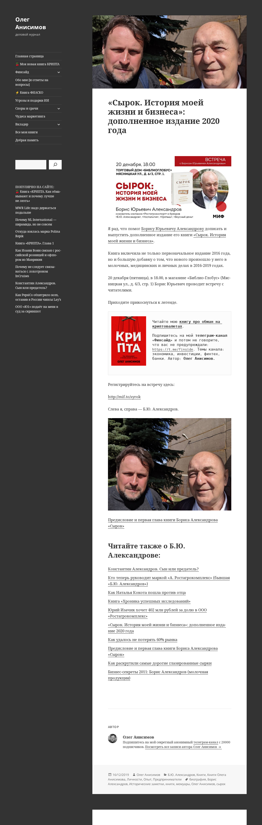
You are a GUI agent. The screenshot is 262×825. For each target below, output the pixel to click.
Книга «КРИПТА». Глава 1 (34, 243)
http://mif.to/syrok (124, 396)
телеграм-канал (205, 742)
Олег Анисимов (30, 23)
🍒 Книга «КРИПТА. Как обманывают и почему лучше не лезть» (38, 196)
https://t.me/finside (172, 349)
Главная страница (29, 56)
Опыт (147, 779)
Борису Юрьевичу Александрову (172, 228)
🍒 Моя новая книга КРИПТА (37, 64)
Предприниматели (167, 779)
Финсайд (22, 72)
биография (197, 779)
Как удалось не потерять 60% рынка (142, 639)
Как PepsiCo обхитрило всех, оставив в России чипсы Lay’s (38, 297)
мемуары (183, 784)
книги (170, 784)
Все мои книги (26, 132)
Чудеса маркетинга (30, 116)
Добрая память (27, 140)
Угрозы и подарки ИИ (32, 100)
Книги (201, 775)
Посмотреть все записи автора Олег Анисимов (181, 747)
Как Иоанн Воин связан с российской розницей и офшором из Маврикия (38, 255)
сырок (220, 784)
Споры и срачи (26, 108)
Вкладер (21, 124)
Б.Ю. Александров (181, 775)
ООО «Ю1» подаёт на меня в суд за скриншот (36, 309)
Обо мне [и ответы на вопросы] (31, 82)
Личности (134, 779)
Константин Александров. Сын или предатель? (35, 285)
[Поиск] (55, 164)
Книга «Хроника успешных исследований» (149, 601)
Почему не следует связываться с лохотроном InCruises (35, 271)
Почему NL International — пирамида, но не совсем (35, 222)
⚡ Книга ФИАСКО (29, 92)
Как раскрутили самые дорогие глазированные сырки (160, 663)
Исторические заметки (146, 784)
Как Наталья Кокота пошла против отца (147, 592)
